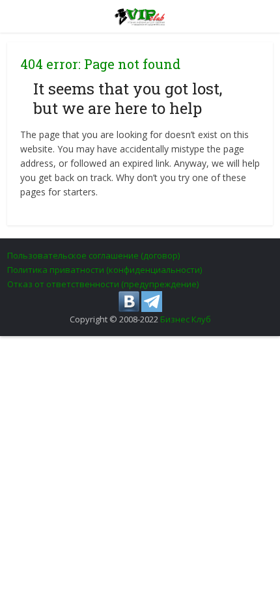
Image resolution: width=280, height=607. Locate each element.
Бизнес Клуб (185, 319)
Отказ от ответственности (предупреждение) (103, 284)
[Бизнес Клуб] (140, 14)
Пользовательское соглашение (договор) (93, 255)
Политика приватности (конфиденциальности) (104, 269)
